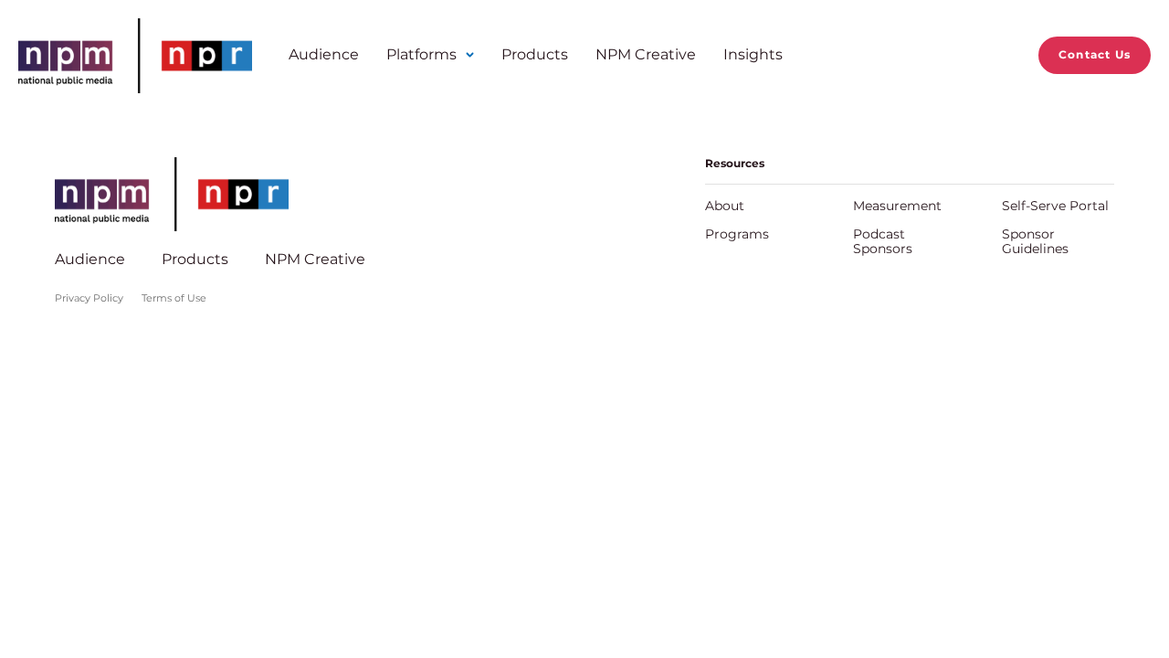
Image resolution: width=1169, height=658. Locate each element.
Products (534, 54)
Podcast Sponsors (882, 241)
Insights (753, 54)
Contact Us (1094, 54)
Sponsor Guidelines (1035, 241)
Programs (737, 234)
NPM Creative (645, 54)
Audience (324, 54)
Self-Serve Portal (1055, 205)
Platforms (421, 54)
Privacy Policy (89, 298)
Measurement (897, 205)
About (724, 205)
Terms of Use (174, 298)
